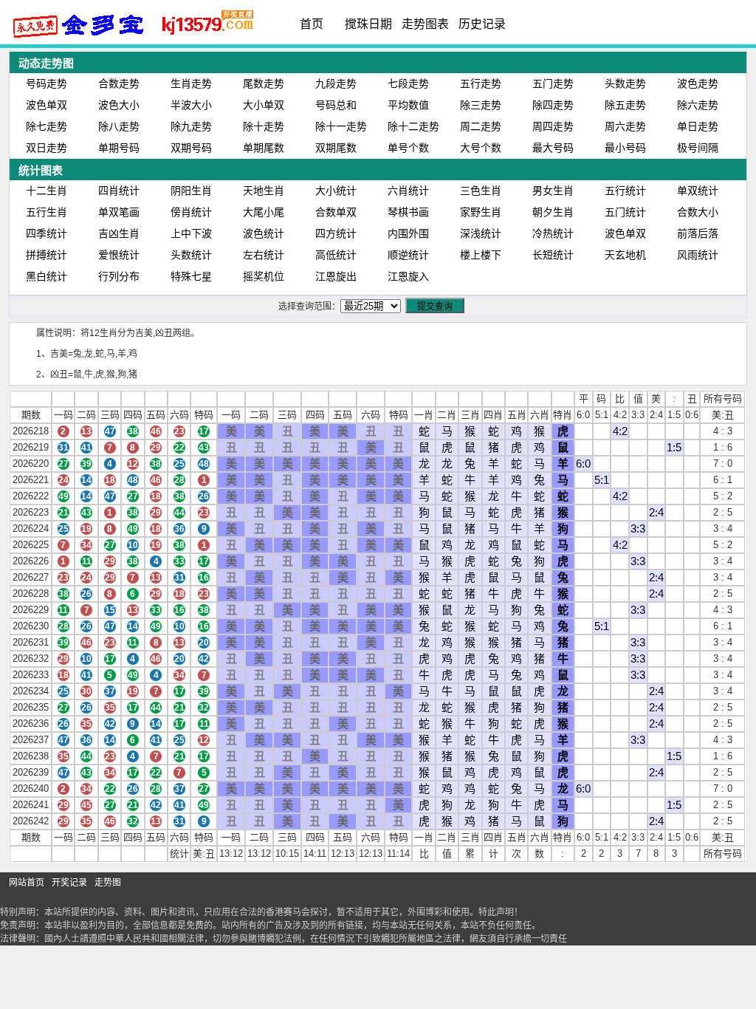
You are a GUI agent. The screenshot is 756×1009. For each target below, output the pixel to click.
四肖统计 (119, 190)
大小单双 (263, 105)
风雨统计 (697, 255)
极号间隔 (697, 148)
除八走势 (119, 126)
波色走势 (697, 83)
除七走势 (46, 126)
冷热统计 (553, 233)
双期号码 (191, 148)
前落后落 (697, 233)
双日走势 (46, 148)
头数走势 (625, 83)
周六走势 (625, 126)
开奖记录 (69, 883)
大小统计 (336, 190)
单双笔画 (119, 212)
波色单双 (46, 105)
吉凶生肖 (119, 233)
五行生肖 (46, 212)
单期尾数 (263, 148)
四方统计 (336, 233)
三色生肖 (480, 190)
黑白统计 (46, 276)
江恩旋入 (408, 276)
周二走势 (480, 126)
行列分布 (119, 276)
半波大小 (191, 105)
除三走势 (480, 105)
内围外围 (408, 233)
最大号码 (553, 148)
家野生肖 (480, 212)
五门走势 (553, 83)
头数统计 (191, 255)
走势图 (107, 883)
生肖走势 (191, 83)
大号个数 (480, 148)
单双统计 (697, 190)
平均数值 (408, 105)
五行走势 (480, 83)
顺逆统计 (408, 255)
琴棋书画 (408, 212)
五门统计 (625, 212)
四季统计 (46, 233)
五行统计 (625, 190)
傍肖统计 (191, 212)
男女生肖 (553, 190)
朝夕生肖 (553, 212)
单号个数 (408, 148)
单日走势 (697, 126)
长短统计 (553, 255)
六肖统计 (408, 190)
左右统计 (263, 255)
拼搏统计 (46, 255)
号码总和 (336, 105)
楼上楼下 (480, 255)
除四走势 (553, 105)
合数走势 (119, 83)
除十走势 (263, 126)
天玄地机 (625, 255)
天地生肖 (263, 190)
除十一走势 (341, 126)
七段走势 (408, 83)
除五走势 (625, 105)
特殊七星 (191, 276)
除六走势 (697, 105)
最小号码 (625, 148)
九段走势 (336, 83)
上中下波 (191, 233)
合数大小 (697, 212)
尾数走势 (263, 83)
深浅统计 (480, 233)
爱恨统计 (119, 255)
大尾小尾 (263, 212)
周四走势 (553, 126)
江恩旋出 (336, 276)
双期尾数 (336, 148)
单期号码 (119, 148)
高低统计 (336, 255)
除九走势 (191, 126)
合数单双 (336, 212)
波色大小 (119, 105)
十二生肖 (46, 190)
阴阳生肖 (191, 190)
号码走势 (46, 83)
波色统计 (263, 233)
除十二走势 (413, 126)
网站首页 (26, 883)
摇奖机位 (263, 276)
